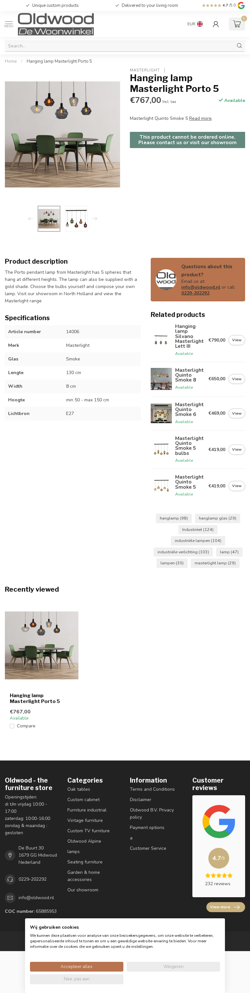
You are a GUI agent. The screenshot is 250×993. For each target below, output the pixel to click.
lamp (229, 552)
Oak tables (78, 789)
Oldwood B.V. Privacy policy (152, 813)
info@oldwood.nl (200, 287)
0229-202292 (195, 293)
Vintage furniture (85, 820)
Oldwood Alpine (84, 841)
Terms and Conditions (152, 789)
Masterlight (145, 70)
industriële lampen (198, 540)
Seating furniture (85, 862)
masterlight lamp (215, 563)
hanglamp (174, 518)
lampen (172, 563)
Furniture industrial (86, 810)
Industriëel (198, 529)
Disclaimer (140, 800)
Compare (26, 725)
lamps (73, 851)
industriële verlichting (183, 552)
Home (11, 61)
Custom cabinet (83, 800)
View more (220, 907)
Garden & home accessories (83, 876)
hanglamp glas (217, 518)
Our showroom (82, 890)
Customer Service (148, 848)
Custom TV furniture (88, 831)
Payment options (147, 827)
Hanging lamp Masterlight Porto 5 (59, 61)
